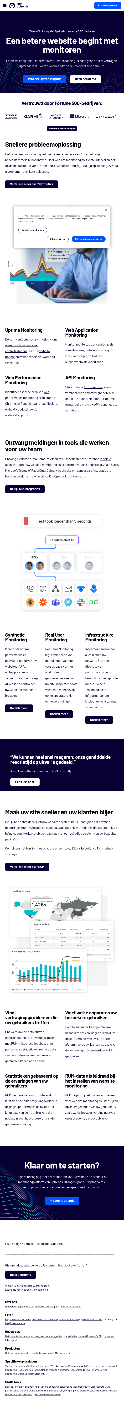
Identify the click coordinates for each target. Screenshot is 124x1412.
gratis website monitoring (94, 1390)
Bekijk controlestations (17, 1336)
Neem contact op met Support (41, 1243)
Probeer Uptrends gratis (44, 79)
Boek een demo (85, 79)
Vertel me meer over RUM (27, 867)
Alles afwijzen (58, 239)
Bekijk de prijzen (14, 1353)
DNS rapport (97, 1386)
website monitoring (92, 1319)
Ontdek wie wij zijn (15, 1306)
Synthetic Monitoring (38, 1366)
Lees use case (25, 782)
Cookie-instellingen (32, 230)
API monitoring (93, 387)
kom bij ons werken (71, 1306)
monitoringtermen (69, 1319)
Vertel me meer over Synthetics (31, 184)
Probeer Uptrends (108, 5)
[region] (62, 227)
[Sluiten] (105, 210)
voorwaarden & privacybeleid (32, 1289)
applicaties (71, 1336)
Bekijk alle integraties (25, 489)
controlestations (16, 1037)
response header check (48, 1394)
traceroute (84, 1386)
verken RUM (50, 1353)
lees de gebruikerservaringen (42, 1306)
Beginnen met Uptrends (18, 1319)
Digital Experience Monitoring (91, 848)
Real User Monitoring (29, 1370)
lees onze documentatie (45, 1319)
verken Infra (66, 1353)
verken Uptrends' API (89, 1336)
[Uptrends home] (18, 5)
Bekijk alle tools (13, 1386)
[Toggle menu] (4, 5)
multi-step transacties (91, 344)
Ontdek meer (19, 708)
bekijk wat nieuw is (15, 1323)
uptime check (48, 1386)
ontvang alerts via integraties (46, 1336)
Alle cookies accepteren (89, 239)
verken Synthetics (33, 1353)
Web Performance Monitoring (96, 1366)
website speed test (66, 1386)
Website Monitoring (15, 1366)
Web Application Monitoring (65, 1366)
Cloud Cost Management (31, 1374)
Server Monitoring (80, 1370)
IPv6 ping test (71, 1390)
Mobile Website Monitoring (55, 1370)
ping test (58, 1390)
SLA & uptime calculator (40, 1390)
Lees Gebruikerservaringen (62, 128)
